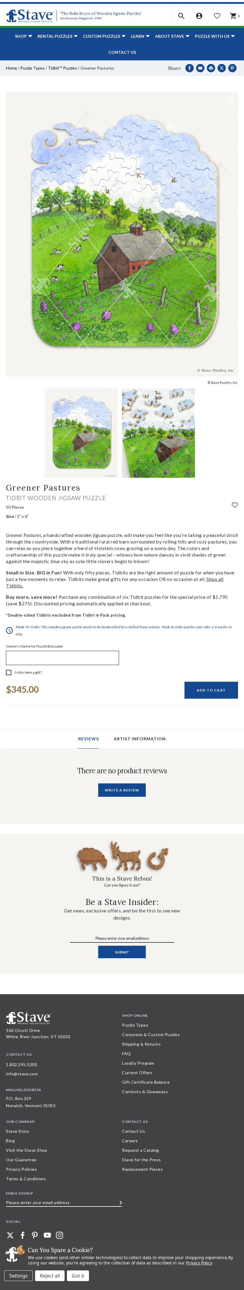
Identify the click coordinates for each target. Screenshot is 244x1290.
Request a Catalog (140, 1150)
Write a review (122, 790)
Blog (10, 1140)
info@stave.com (22, 1073)
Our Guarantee (21, 1159)
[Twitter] (10, 1235)
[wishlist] (235, 504)
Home (11, 67)
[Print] (211, 68)
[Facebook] (189, 68)
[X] (222, 68)
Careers (130, 1140)
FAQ (126, 1053)
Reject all (50, 1275)
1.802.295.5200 (21, 1064)
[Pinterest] (232, 68)
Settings (18, 1275)
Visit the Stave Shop (26, 1150)
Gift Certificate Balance (146, 1082)
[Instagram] (59, 1235)
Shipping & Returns (141, 1044)
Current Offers (137, 1072)
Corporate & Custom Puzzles (151, 1034)
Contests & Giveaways (145, 1091)
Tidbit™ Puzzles (62, 67)
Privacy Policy (199, 1263)
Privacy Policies (21, 1169)
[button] (181, 16)
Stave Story (17, 1131)
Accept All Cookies (78, 1275)
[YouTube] (47, 1235)
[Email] (200, 68)
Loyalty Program (138, 1063)
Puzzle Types (32, 67)
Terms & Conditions (26, 1178)
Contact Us (122, 52)
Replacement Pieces (142, 1169)
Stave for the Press (141, 1159)
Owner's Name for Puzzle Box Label (34, 646)
